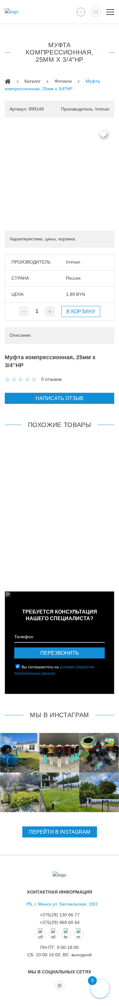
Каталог (32, 81)
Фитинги (63, 81)
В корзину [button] (66, 564)
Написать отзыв (59, 398)
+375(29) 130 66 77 (60, 914)
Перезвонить (59, 653)
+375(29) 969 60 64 (60, 922)
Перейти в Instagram (59, 832)
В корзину (80, 311)
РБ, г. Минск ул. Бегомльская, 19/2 (62, 904)
